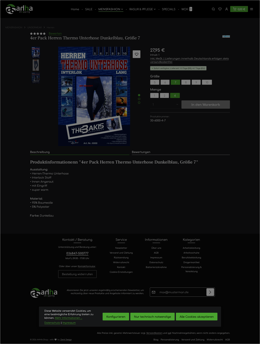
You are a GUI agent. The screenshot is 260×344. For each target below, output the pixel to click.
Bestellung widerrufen (77, 274)
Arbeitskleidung (191, 247)
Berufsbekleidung (191, 257)
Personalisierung (170, 339)
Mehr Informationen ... (68, 317)
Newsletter (121, 247)
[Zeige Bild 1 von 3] (139, 95)
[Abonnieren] (210, 292)
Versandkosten (154, 333)
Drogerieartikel (191, 262)
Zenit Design (66, 339)
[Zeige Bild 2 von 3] (139, 99)
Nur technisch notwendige (152, 316)
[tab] (79, 152)
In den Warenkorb (205, 104)
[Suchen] (213, 9)
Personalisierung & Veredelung (191, 269)
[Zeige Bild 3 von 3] (139, 102)
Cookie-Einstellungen (121, 272)
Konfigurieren (115, 316)
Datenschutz (156, 262)
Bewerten (55, 33)
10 (207, 82)
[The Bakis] (226, 38)
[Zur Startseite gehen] (19, 9)
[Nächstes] (190, 9)
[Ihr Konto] (227, 9)
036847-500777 (77, 253)
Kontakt (121, 267)
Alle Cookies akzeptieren (197, 316)
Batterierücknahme (156, 267)
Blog (155, 339)
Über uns (156, 247)
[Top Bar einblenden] (252, 9)
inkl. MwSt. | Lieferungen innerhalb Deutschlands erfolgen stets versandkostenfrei (189, 60)
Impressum (156, 257)
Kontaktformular (86, 266)
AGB (156, 252)
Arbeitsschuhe (191, 252)
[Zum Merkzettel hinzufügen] (136, 54)
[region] (87, 96)
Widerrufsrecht (121, 262)
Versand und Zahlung (121, 252)
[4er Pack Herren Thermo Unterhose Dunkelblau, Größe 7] (94, 96)
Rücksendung (121, 257)
